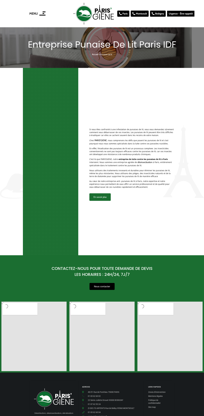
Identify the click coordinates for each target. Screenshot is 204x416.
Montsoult (141, 13)
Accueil (95, 54)
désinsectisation (145, 162)
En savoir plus (100, 197)
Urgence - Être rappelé (181, 13)
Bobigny (159, 13)
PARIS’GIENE (101, 140)
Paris (125, 13)
